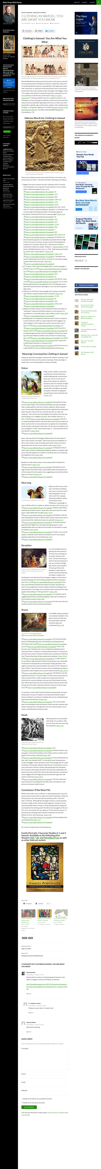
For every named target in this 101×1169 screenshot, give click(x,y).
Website (24, 1090)
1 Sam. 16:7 (37, 820)
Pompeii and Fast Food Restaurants (32, 955)
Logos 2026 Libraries (8, 200)
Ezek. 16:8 (32, 644)
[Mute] (91, 143)
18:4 (59, 271)
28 (55, 216)
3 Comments (56, 23)
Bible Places (6, 165)
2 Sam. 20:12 (38, 777)
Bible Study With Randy (12, 2)
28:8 (56, 197)
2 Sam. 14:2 (48, 537)
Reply (30, 993)
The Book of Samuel (39, 12)
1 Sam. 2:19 (33, 269)
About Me (76, 2)
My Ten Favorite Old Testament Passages (87, 300)
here (62, 348)
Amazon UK (6, 56)
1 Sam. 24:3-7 (63, 670)
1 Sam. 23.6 (47, 261)
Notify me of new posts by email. (34, 1103)
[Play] (77, 143)
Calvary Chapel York (8, 154)
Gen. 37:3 (27, 325)
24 (55, 191)
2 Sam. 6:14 (61, 234)
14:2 (54, 748)
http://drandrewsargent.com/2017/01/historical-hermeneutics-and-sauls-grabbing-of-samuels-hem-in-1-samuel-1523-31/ (47, 986)
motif (25, 938)
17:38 (57, 296)
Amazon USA (6, 55)
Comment (25, 1048)
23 (62, 325)
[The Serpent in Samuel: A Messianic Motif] (61, 913)
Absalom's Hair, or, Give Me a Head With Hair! (89, 336)
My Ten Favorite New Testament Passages (87, 306)
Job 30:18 (64, 338)
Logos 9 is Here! (26, 947)
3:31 (56, 202)
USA (32, 837)
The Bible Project (7, 156)
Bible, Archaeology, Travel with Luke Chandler (8, 161)
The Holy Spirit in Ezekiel (88, 346)
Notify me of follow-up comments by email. (37, 1099)
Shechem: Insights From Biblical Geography (88, 317)
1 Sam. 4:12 (59, 293)
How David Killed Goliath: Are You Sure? (89, 311)
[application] (86, 143)
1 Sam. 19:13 (45, 189)
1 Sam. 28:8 (53, 592)
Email (23, 1082)
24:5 (56, 274)
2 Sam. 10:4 (58, 303)
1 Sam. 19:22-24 (37, 633)
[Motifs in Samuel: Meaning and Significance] (28, 913)
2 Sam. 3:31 (59, 520)
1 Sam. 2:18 (61, 214)
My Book (84, 2)
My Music (92, 2)
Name (23, 1074)
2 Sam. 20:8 (64, 313)
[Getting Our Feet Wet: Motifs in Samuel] (44, 913)
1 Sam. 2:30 (47, 815)
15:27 (25, 271)
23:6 (56, 227)
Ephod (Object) (58, 247)
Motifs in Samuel (26, 12)
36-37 (23, 646)
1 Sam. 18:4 (39, 455)
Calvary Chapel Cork (8, 158)
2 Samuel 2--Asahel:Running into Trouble (87, 324)
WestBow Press (52, 837)
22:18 (57, 224)
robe (30, 938)
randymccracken (43, 23)
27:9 (56, 194)
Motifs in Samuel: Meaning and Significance (26, 920)
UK (37, 837)
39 (55, 298)
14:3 (56, 219)
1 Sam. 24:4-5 (56, 445)
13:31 (56, 204)
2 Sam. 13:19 (48, 513)
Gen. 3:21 (26, 338)
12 (55, 276)
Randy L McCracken (82, 268)
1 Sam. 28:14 (35, 431)
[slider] (94, 142)
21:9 (56, 222)
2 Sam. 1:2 (57, 199)
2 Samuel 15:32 (46, 343)
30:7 (56, 232)
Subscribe (7, 131)
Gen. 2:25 (61, 625)
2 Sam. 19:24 (33, 530)
